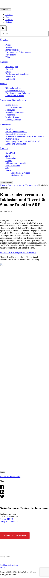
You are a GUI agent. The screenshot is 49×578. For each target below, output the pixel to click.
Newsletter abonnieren (15, 535)
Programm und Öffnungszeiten (18, 52)
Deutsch (4, 10)
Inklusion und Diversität (15, 163)
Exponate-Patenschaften (15, 134)
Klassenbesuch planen (14, 90)
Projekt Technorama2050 (16, 131)
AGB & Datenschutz (9, 565)
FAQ (7, 57)
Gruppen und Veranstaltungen (13, 100)
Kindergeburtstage (13, 120)
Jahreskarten (10, 76)
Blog (7, 155)
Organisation (10, 158)
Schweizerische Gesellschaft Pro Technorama (25, 136)
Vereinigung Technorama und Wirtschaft (22, 141)
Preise (8, 45)
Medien (8, 170)
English (8, 17)
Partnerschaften (12, 139)
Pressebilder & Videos (20, 173)
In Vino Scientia (12, 117)
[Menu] (1, 38)
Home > (4, 185)
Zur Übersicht (6, 183)
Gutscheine (10, 79)
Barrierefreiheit (11, 50)
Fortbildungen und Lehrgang (17, 93)
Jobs (7, 168)
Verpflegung (10, 55)
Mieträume (10, 110)
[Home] (24, 7)
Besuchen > (13, 185)
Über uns (4, 148)
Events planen (11, 105)
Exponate (9, 69)
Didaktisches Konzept (14, 95)
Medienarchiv (17, 175)
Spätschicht (10, 115)
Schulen (3, 83)
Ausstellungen (11, 66)
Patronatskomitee (12, 165)
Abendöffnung (17, 107)
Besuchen (4, 40)
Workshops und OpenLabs (16, 74)
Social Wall (10, 153)
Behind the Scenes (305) (10, 476)
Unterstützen (5, 124)
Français (9, 19)
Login (2, 567)
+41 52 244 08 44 (7, 519)
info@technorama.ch (9, 521)
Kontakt (8, 160)
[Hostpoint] (11, 562)
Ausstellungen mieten (14, 112)
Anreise (8, 47)
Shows (8, 71)
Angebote (4, 62)
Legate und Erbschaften (15, 144)
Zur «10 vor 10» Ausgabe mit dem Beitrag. (18, 252)
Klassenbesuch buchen (15, 88)
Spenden (9, 129)
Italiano (8, 22)
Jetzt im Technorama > (28, 185)
